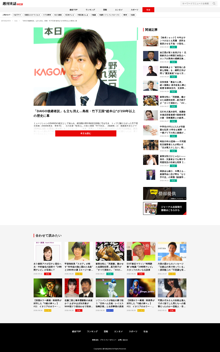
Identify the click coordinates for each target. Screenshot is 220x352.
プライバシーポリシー (108, 340)
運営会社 (95, 340)
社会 (148, 10)
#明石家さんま (83, 15)
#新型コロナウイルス (32, 15)
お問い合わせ (123, 340)
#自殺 (133, 15)
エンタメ (119, 10)
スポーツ (134, 10)
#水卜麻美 (58, 15)
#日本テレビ (69, 15)
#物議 (94, 15)
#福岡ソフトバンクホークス (109, 15)
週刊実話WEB (6, 21)
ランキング (90, 10)
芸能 (105, 10)
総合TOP (74, 10)
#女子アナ (17, 15)
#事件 (125, 15)
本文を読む (85, 133)
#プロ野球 (47, 15)
